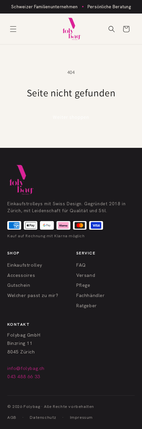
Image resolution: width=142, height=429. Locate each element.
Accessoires (21, 275)
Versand (85, 275)
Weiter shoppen (71, 117)
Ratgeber (86, 306)
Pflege (83, 285)
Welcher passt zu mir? (32, 295)
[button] (13, 29)
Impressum (81, 417)
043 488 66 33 (23, 377)
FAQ (81, 265)
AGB (12, 417)
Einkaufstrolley (24, 265)
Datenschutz (43, 417)
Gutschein (18, 285)
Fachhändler (90, 295)
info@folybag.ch (26, 368)
